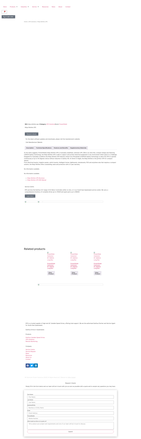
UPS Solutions (32, 21)
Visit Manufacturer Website (34, 142)
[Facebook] (28, 365)
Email (28, 410)
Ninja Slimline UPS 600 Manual (36, 180)
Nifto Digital (71, 377)
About (60, 7)
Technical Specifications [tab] (43, 148)
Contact (67, 7)
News (53, 7)
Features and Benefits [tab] (61, 148)
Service (34, 7)
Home (25, 21)
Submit (70, 431)
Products (12, 7)
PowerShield (63, 124)
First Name (30, 394)
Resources (45, 7)
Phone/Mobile (31, 415)
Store (5, 7)
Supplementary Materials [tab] (78, 148)
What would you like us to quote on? (37, 421)
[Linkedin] (36, 365)
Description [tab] (30, 148)
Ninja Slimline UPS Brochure (35, 178)
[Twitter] (32, 365)
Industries (24, 7)
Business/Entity (31, 405)
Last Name (30, 399)
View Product (51, 273)
